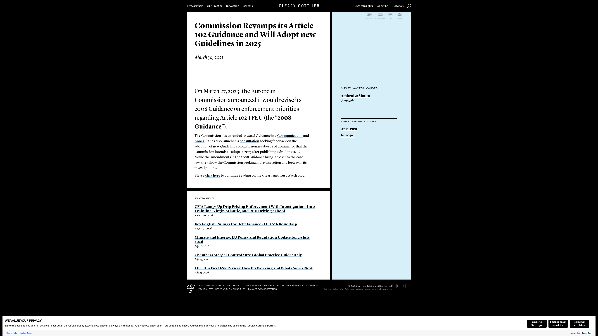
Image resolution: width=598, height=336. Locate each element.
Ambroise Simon (355, 96)
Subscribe (369, 18)
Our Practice (214, 6)
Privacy (237, 285)
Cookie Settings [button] (536, 324)
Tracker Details (26, 333)
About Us (382, 6)
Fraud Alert (205, 289)
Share (399, 18)
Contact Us (223, 285)
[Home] (299, 5)
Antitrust (349, 129)
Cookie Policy (12, 333)
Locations (399, 6)
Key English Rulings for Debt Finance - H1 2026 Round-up (246, 224)
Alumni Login (206, 285)
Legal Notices (253, 285)
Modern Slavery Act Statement (300, 285)
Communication (290, 136)
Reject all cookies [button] (579, 324)
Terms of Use (271, 285)
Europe (347, 135)
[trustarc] (586, 333)
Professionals (195, 6)
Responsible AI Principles (230, 289)
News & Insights (363, 6)
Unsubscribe (380, 18)
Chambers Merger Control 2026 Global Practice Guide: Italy (248, 255)
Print (390, 18)
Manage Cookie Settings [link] (262, 289)
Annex (199, 141)
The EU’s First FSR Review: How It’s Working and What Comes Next (254, 268)
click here (212, 175)
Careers (248, 6)
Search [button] (409, 6)
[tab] (369, 88)
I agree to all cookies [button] (558, 324)
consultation (249, 141)
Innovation (232, 6)
